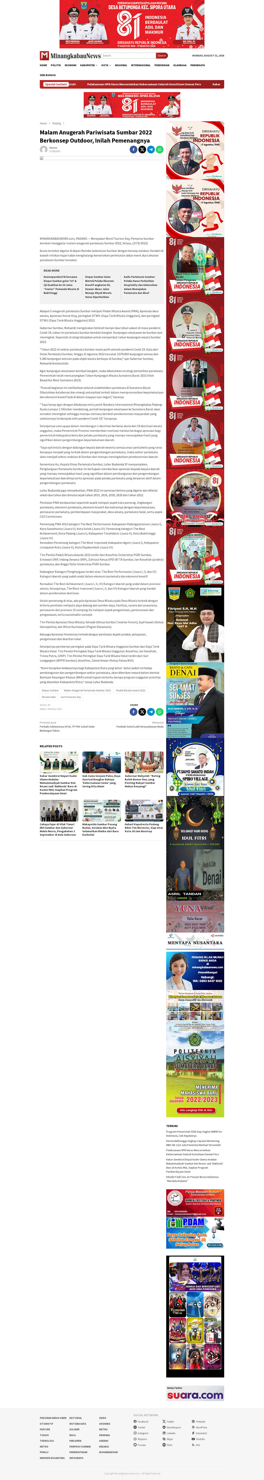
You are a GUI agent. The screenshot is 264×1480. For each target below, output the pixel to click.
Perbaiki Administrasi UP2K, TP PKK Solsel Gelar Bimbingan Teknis (67, 726)
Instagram (143, 1433)
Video (102, 1418)
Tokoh (44, 1435)
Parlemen (75, 1440)
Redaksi (104, 1446)
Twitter (170, 1421)
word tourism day (71, 697)
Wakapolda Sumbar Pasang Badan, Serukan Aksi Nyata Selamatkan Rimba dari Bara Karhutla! (100, 829)
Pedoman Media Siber (53, 1418)
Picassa (142, 1445)
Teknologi (47, 1440)
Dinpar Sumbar (50, 690)
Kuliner (74, 1429)
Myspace (142, 1439)
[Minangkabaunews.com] (70, 55)
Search (162, 55)
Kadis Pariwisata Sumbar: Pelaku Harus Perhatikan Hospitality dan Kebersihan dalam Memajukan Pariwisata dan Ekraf (140, 285)
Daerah (103, 1440)
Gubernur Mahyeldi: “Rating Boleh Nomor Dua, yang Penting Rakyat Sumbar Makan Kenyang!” (142, 781)
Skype (170, 1439)
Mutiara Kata (77, 1423)
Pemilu (44, 1452)
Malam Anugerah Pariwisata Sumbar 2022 (87, 690)
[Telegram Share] (151, 149)
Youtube (200, 1439)
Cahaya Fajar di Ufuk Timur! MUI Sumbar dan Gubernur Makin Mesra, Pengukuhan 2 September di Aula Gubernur (58, 829)
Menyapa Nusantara (52, 1458)
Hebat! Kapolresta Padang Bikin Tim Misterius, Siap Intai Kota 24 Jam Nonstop (144, 828)
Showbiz (104, 1423)
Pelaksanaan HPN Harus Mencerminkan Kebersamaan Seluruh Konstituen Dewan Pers (79, 84)
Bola (72, 1435)
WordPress (201, 1427)
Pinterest (200, 1421)
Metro (103, 1429)
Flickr (169, 1445)
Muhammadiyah (108, 1452)
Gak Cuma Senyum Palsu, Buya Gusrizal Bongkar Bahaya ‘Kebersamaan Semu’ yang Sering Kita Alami (101, 781)
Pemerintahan (78, 1452)
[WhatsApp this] (160, 149)
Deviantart (201, 1433)
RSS (198, 1445)
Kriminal (104, 1435)
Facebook (143, 1421)
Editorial (75, 1418)
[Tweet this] (142, 149)
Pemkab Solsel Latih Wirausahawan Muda (140, 724)
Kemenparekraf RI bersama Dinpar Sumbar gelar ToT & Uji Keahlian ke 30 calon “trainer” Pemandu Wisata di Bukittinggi (61, 285)
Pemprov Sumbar (80, 1446)
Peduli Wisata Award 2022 (130, 690)
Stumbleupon (174, 1427)
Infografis (76, 1458)
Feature (45, 1429)
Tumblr (141, 1427)
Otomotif (46, 1423)
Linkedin (171, 1433)
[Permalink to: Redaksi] (44, 149)
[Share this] (133, 149)
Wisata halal (48, 697)
